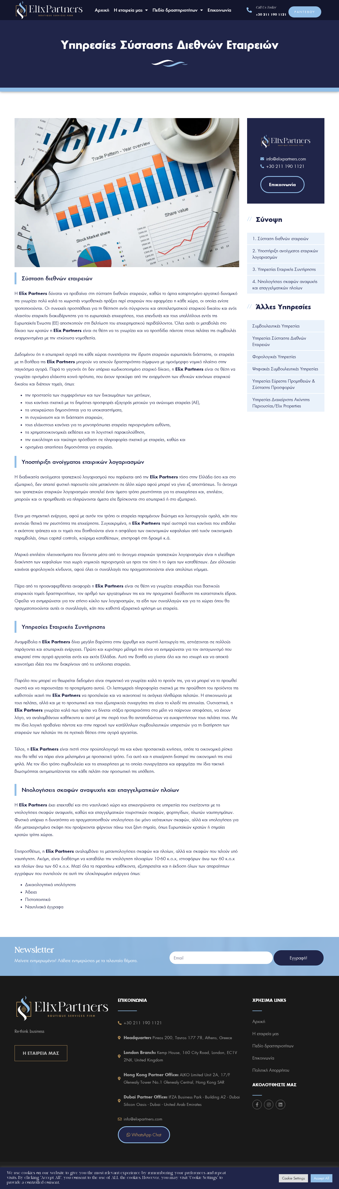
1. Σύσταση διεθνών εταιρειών (280, 238)
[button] (304, 11)
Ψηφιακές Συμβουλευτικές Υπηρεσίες (285, 368)
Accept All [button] (321, 1178)
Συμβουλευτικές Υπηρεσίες (276, 326)
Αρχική (102, 10)
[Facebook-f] (257, 1104)
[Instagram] (268, 1104)
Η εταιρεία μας (128, 10)
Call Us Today (266, 8)
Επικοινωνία (219, 10)
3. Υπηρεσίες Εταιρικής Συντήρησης (284, 269)
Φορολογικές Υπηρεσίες (274, 356)
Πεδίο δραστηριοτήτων (175, 10)
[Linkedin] (280, 1104)
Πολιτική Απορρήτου (270, 1070)
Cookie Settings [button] (293, 1178)
